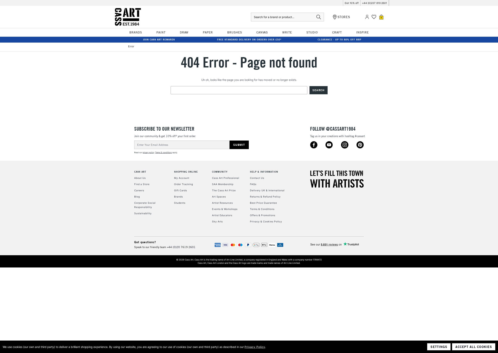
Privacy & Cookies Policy (266, 221)
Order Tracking (183, 184)
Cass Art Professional (225, 177)
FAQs (253, 184)
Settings (438, 347)
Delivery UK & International (267, 190)
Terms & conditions (163, 152)
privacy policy (148, 152)
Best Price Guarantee (263, 202)
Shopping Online (186, 171)
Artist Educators (222, 215)
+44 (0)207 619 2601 (374, 3)
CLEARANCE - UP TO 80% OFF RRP (339, 39)
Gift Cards (180, 190)
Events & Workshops (225, 209)
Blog (137, 196)
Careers (139, 190)
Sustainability (143, 213)
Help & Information (264, 171)
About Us (140, 177)
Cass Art (140, 171)
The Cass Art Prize (224, 190)
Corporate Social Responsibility (145, 205)
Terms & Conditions (262, 209)
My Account (181, 177)
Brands (178, 196)
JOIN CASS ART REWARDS (159, 39)
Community (220, 171)
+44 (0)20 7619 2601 (181, 247)
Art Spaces (219, 196)
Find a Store (142, 184)
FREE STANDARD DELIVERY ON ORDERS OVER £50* (249, 39)
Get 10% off (352, 3)
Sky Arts (217, 221)
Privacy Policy (255, 347)
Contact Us (257, 177)
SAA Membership (222, 184)
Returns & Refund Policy (265, 196)
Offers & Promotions (262, 215)
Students (179, 202)
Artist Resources (222, 202)
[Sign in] (367, 17)
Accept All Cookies (473, 347)
